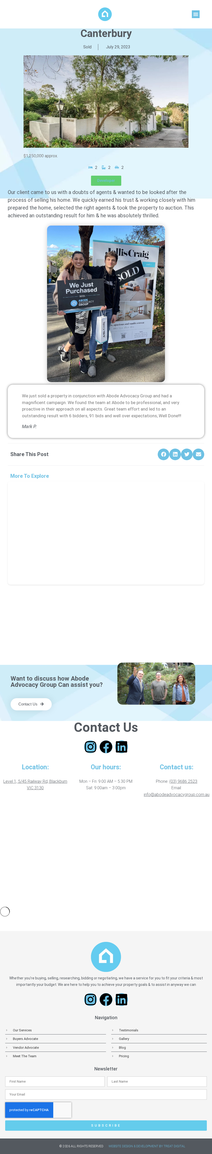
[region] (106, 853)
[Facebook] (106, 746)
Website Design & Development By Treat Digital (147, 1146)
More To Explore (29, 476)
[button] (196, 14)
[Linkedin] (121, 746)
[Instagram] (90, 746)
